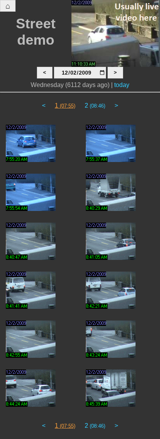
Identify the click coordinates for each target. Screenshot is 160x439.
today (121, 85)
